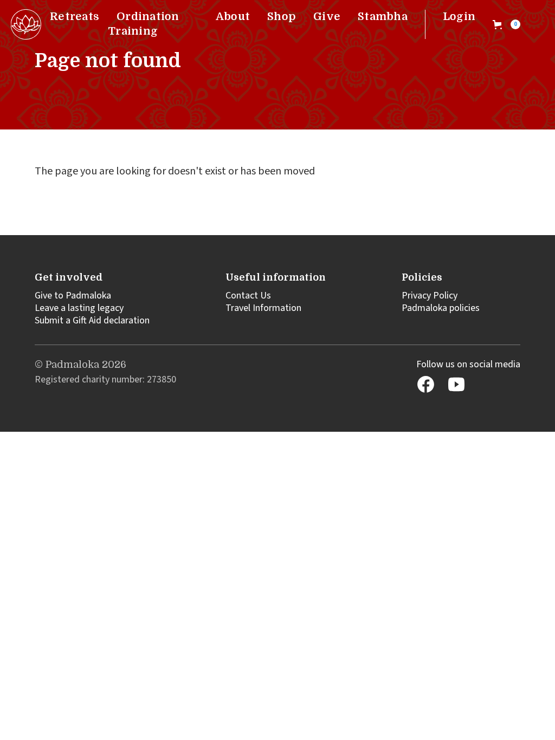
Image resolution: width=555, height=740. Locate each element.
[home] (26, 24)
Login (459, 16)
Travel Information (263, 308)
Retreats (74, 16)
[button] (506, 24)
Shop (281, 16)
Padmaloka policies (441, 308)
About (233, 16)
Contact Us (248, 295)
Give (326, 16)
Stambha (383, 16)
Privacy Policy (429, 295)
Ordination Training (143, 23)
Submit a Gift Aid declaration (92, 320)
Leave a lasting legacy (79, 308)
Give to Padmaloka (73, 295)
